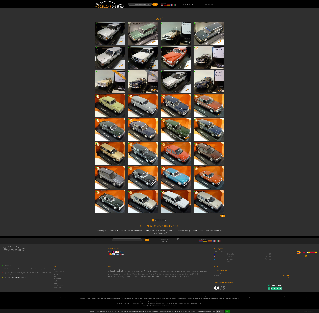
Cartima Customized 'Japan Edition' (166, 274)
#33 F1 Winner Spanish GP (131, 277)
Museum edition (115, 270)
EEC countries (230, 254)
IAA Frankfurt (134, 274)
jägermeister (171, 271)
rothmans (177, 271)
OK (146, 240)
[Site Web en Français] (171, 5)
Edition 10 (187, 274)
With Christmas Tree (163, 271)
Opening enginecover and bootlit (115, 274)
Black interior (155, 271)
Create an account (190, 4)
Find (155, 4)
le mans (147, 270)
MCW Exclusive (203, 271)
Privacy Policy (57, 274)
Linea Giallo (140, 277)
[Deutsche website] (165, 5)
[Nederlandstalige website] (162, 5)
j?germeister (127, 271)
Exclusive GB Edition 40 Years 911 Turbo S (168, 277)
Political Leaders (182, 277)
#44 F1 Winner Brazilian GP (113, 277)
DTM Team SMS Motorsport (137, 271)
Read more (168, 308)
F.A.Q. (55, 276)
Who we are (57, 278)
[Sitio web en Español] (168, 5)
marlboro (155, 276)
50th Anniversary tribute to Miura (145, 274)
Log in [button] (184, 4)
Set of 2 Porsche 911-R (194, 274)
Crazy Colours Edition (195, 271)
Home (55, 269)
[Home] (109, 4)
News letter (97, 240)
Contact (56, 281)
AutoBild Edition (127, 274)
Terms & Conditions (59, 272)
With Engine (122, 277)
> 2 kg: (228, 262)
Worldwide (230, 259)
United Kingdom (231, 256)
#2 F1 (189, 277)
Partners (56, 283)
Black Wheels (155, 274)
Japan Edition (147, 277)
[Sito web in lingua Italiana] (175, 5)
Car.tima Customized (179, 274)
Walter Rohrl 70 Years (185, 271)
